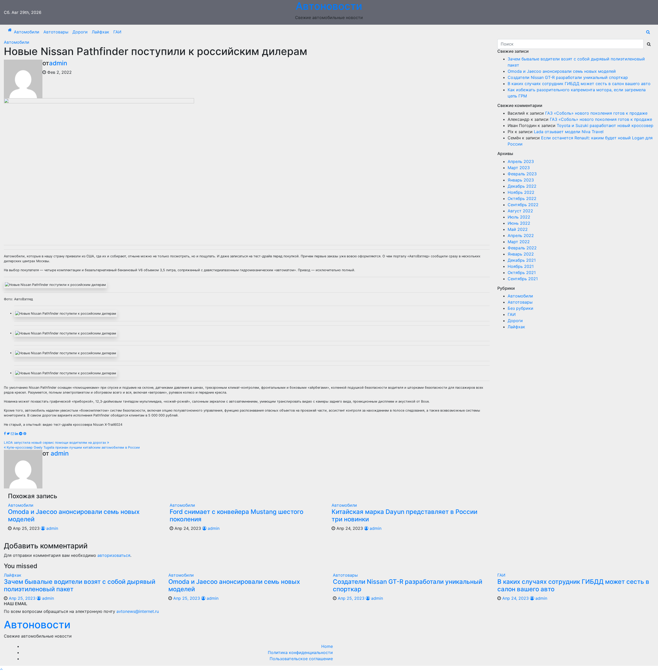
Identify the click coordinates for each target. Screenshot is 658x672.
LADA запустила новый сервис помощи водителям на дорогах (55, 442)
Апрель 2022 (521, 235)
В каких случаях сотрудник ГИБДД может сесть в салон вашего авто (579, 83)
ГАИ (117, 31)
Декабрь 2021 (522, 260)
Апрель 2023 (521, 161)
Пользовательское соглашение (301, 658)
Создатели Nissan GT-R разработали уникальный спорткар (568, 77)
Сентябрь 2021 (523, 278)
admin (58, 63)
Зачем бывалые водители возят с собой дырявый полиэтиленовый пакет (79, 585)
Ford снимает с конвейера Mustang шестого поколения (236, 515)
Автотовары (55, 31)
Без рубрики (520, 308)
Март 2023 (519, 167)
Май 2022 (518, 229)
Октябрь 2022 (522, 198)
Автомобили (26, 31)
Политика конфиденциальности (300, 652)
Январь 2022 (521, 254)
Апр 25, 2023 (22, 598)
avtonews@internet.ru (137, 611)
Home (327, 646)
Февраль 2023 (522, 173)
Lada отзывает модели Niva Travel (569, 131)
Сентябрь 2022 (523, 204)
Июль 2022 (519, 217)
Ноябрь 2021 (521, 266)
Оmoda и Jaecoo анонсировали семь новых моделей (74, 515)
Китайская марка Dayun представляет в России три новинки (404, 515)
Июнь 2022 (519, 223)
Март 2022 (519, 241)
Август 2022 (520, 210)
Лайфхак (100, 31)
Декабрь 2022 (522, 186)
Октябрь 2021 (522, 272)
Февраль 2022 (522, 247)
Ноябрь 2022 (521, 192)
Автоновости (37, 624)
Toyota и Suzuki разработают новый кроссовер (605, 125)
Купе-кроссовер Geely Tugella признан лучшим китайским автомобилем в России (73, 447)
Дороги (80, 31)
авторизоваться (113, 555)
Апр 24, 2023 (515, 598)
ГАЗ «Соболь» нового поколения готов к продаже (596, 113)
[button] (648, 31)
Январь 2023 (521, 180)
